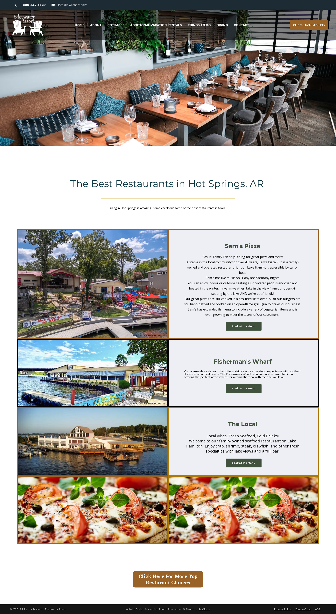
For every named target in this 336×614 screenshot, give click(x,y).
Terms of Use (303, 609)
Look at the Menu (243, 326)
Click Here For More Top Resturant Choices (168, 579)
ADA (317, 609)
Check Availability (309, 25)
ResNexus (204, 609)
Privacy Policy (282, 609)
